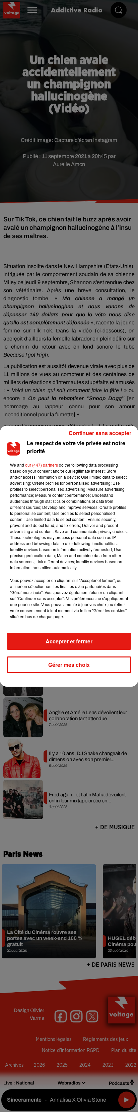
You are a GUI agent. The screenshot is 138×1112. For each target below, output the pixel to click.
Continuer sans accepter (100, 433)
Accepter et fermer (69, 641)
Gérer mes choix (69, 665)
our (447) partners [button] (41, 465)
